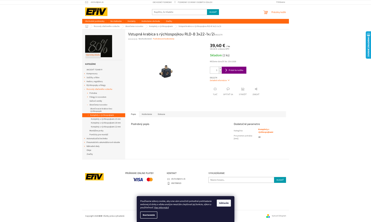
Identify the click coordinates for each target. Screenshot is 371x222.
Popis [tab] (133, 114)
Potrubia (93, 93)
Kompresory (92, 73)
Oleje (89, 150)
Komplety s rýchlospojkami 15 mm (106, 119)
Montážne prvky (97, 130)
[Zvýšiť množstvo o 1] (220, 68)
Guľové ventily (96, 101)
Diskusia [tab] (161, 114)
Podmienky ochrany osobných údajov (195, 2)
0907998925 (176, 183)
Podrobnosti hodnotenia (163, 39)
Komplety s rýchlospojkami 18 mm (106, 122)
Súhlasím (224, 203)
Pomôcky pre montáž (99, 134)
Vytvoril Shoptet (279, 216)
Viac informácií (161, 207)
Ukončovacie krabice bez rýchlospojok (101, 110)
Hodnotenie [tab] (147, 114)
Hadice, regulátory (95, 81)
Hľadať (213, 12)
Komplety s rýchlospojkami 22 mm (106, 126)
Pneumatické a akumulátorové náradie (103, 142)
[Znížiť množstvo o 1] (220, 72)
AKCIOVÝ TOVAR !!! (94, 69)
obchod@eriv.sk (178, 178)
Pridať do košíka (236, 70)
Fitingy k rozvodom (98, 97)
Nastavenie (149, 215)
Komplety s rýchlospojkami (102, 115)
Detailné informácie (218, 80)
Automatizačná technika (97, 138)
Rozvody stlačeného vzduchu (99, 89)
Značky (90, 154)
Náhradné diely (93, 146)
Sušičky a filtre (93, 77)
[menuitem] (94, 21)
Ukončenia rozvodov (98, 104)
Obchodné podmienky (162, 2)
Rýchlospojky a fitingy (96, 85)
